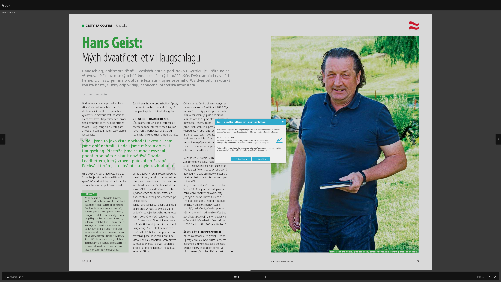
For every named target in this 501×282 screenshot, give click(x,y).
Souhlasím (242, 159)
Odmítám (261, 159)
